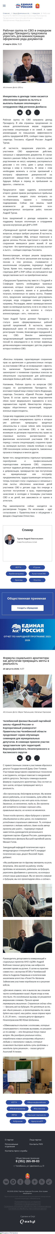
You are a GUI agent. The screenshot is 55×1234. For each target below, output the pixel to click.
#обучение (18, 1121)
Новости (36, 13)
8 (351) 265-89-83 (27, 1161)
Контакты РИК (36, 1144)
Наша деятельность (21, 13)
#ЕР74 (18, 567)
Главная (6, 13)
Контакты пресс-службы (16, 1151)
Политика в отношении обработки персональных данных (27, 1206)
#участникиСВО (39, 574)
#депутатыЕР (37, 1121)
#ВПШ (14, 1115)
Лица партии (35, 1140)
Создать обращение (27, 608)
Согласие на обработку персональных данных (27, 1209)
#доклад (18, 580)
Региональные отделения (11, 1145)
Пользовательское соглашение (28, 1202)
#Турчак (36, 567)
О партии (9, 1140)
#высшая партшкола (37, 1115)
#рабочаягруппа (16, 574)
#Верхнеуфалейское (37, 1102)
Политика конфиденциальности (27, 1204)
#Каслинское (39, 1109)
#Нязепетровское (17, 1109)
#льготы (37, 580)
